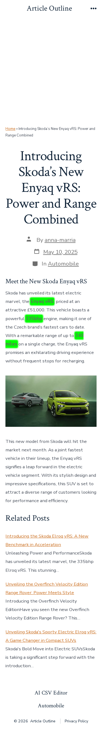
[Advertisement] (51, 71)
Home (10, 128)
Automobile (63, 263)
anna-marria (60, 240)
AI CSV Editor (51, 692)
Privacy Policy (76, 721)
